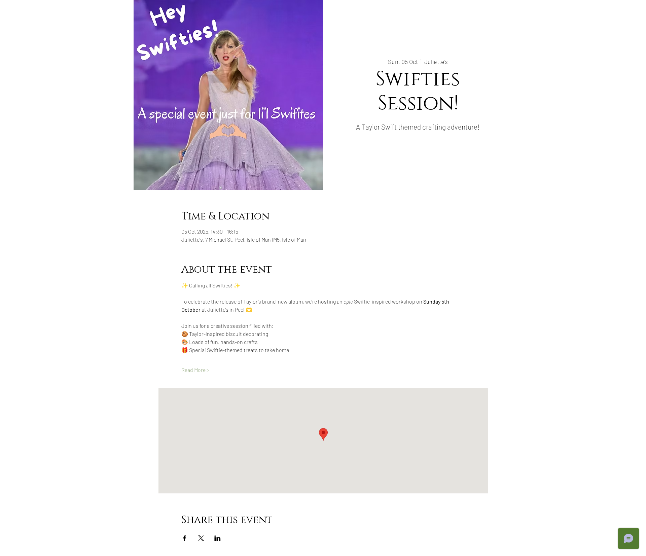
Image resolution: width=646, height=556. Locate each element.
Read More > (195, 370)
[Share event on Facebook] (184, 538)
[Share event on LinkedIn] (217, 538)
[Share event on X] (201, 538)
